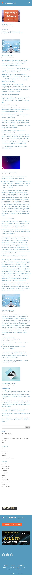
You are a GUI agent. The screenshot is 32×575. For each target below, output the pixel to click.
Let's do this (5, 451)
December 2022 (5, 468)
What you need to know (7, 458)
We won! (4, 440)
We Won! (4, 442)
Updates (15, 173)
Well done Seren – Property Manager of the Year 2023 (15, 438)
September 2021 (6, 486)
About (13, 565)
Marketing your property (8, 310)
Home (5, 565)
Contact (9, 569)
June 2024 (4, 464)
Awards (3, 448)
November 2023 (6, 466)
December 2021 (5, 479)
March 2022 (5, 477)
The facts (11, 26)
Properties (21, 565)
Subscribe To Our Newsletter (12, 524)
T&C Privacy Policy (14, 567)
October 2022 (5, 473)
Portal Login (18, 569)
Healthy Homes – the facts (9, 383)
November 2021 (6, 482)
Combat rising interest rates (9, 172)
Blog (4, 567)
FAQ (24, 567)
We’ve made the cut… (8, 24)
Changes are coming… (8, 55)
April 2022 (4, 475)
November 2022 (6, 470)
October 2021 (5, 484)
